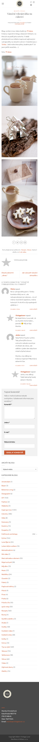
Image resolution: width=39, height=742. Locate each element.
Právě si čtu (6, 602)
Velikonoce (6, 655)
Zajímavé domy (7, 667)
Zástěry (4, 671)
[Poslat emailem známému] (21, 242)
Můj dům (5, 566)
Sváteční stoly (7, 635)
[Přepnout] (36, 534)
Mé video (5, 554)
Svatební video (7, 631)
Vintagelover (19, 24)
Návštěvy (5, 574)
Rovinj (4, 615)
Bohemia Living (7, 490)
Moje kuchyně (7, 562)
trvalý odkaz (22, 252)
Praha (4, 599)
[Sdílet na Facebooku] (14, 242)
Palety (4, 582)
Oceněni (5, 578)
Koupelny (5, 530)
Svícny (4, 643)
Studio (4, 623)
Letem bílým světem (9, 546)
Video (4, 663)
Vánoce (22, 11)
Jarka (17, 335)
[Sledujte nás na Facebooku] (31, 2)
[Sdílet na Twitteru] (17, 242)
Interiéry (5, 514)
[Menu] (3, 3)
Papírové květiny (8, 586)
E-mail (6, 432)
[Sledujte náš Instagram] (34, 2)
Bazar (4, 486)
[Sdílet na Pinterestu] (25, 242)
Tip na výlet (6, 647)
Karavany (5, 522)
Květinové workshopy (9, 534)
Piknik (4, 590)
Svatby (4, 627)
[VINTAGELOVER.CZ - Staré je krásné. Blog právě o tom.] (19, 3)
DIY (3, 498)
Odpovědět (33, 309)
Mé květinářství (7, 550)
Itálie (3, 518)
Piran (4, 594)
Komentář (8, 404)
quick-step (5, 607)
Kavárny (5, 526)
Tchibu (4, 44)
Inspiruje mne (7, 510)
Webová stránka (9, 442)
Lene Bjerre (6, 542)
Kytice (4, 538)
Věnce (4, 659)
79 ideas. (30, 31)
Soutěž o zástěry (8, 619)
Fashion (4, 502)
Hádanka (5, 506)
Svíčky (4, 639)
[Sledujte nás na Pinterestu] (31, 5)
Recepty (16, 11)
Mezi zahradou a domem (10, 558)
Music (4, 570)
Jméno (7, 422)
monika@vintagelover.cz (15, 721)
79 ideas (8, 52)
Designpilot (6, 494)
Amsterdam (6, 482)
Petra (12, 289)
